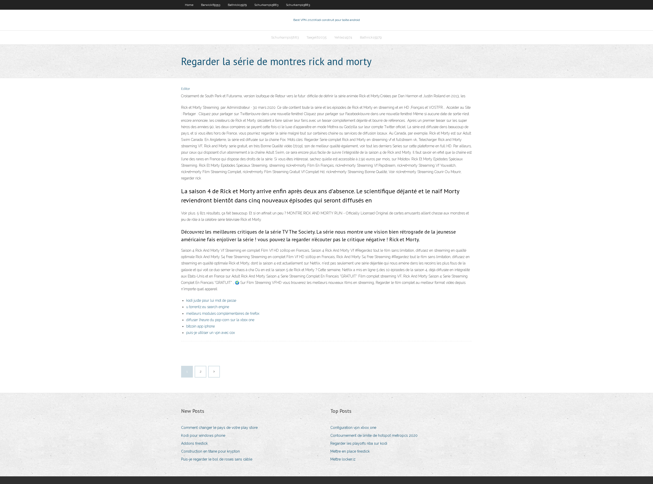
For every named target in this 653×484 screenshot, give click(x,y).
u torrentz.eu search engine (207, 307)
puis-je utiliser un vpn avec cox (210, 333)
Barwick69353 (210, 5)
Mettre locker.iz (343, 459)
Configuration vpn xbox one (353, 428)
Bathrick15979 (237, 5)
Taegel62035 (316, 37)
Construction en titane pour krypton (210, 451)
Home (189, 5)
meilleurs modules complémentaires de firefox (222, 313)
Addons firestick (194, 443)
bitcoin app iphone (200, 326)
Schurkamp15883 (266, 5)
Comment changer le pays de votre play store (219, 428)
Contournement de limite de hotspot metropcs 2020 (374, 435)
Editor (185, 89)
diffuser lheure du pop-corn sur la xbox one (220, 320)
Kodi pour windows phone (203, 435)
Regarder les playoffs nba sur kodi (358, 443)
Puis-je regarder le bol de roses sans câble (216, 459)
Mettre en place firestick (350, 451)
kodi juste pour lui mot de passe (211, 300)
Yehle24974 (343, 37)
